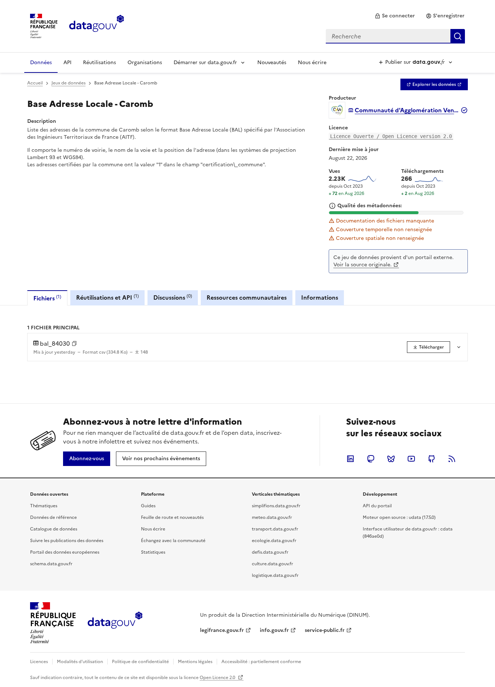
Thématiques (43, 506)
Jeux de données (68, 83)
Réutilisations (99, 62)
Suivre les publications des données (66, 540)
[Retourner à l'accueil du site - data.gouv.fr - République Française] (115, 623)
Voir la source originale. (362, 264)
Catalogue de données (53, 529)
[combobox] (395, 36)
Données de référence (53, 517)
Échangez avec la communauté (173, 540)
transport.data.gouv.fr (275, 529)
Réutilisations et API (107, 297)
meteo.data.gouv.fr (272, 517)
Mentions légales (195, 661)
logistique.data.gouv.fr (275, 575)
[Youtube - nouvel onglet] (411, 458)
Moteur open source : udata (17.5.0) (399, 517)
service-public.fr (325, 630)
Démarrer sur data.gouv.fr (205, 62)
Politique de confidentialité (140, 661)
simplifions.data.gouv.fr (276, 506)
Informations (319, 297)
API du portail (377, 506)
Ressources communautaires (247, 297)
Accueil (35, 83)
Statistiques (153, 552)
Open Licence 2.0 (218, 677)
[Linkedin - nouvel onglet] (350, 458)
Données (41, 62)
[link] (395, 16)
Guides (148, 506)
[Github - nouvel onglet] (431, 458)
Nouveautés (271, 62)
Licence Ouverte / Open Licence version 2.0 (391, 136)
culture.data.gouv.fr (272, 564)
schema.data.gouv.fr (51, 564)
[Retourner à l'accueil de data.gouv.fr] (96, 25)
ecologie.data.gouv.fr (274, 540)
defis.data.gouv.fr (270, 552)
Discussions (172, 297)
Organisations (145, 62)
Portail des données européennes (64, 552)
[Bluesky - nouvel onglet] (391, 458)
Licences (39, 661)
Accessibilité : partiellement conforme (261, 661)
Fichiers (47, 298)
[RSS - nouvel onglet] (452, 458)
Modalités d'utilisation (80, 661)
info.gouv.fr (274, 630)
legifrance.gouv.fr (222, 630)
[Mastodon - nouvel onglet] (370, 458)
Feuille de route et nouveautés (172, 517)
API (67, 62)
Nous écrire (312, 62)
